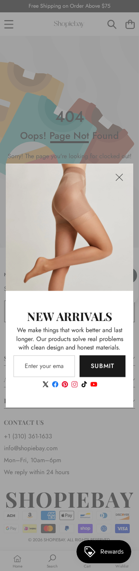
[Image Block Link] (69, 227)
